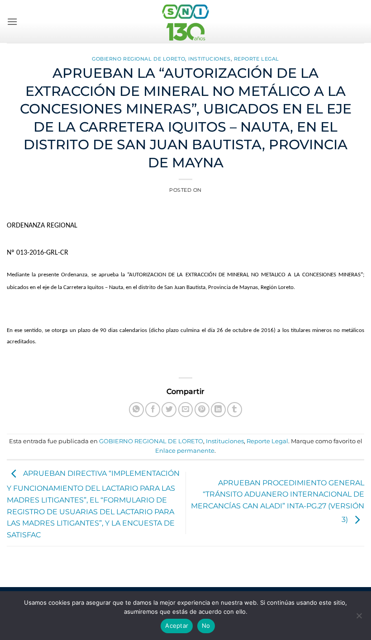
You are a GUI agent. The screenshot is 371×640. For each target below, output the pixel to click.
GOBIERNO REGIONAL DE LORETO (138, 59)
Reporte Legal (256, 59)
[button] (12, 21)
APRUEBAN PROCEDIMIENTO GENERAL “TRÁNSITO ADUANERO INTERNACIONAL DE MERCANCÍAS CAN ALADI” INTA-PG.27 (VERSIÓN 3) (277, 501)
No (206, 625)
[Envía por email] (185, 409)
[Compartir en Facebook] (152, 409)
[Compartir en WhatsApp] (136, 409)
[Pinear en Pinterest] (202, 409)
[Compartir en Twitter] (169, 409)
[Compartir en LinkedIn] (218, 409)
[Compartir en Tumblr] (234, 409)
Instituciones (209, 59)
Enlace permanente (184, 450)
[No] (358, 618)
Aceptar (176, 625)
